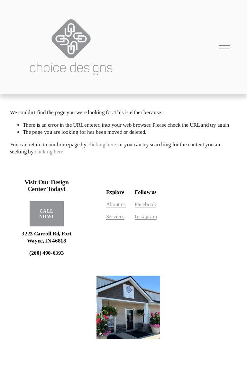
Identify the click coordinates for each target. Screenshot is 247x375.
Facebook (145, 204)
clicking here (101, 145)
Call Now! (46, 213)
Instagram (146, 217)
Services (115, 217)
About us (116, 204)
